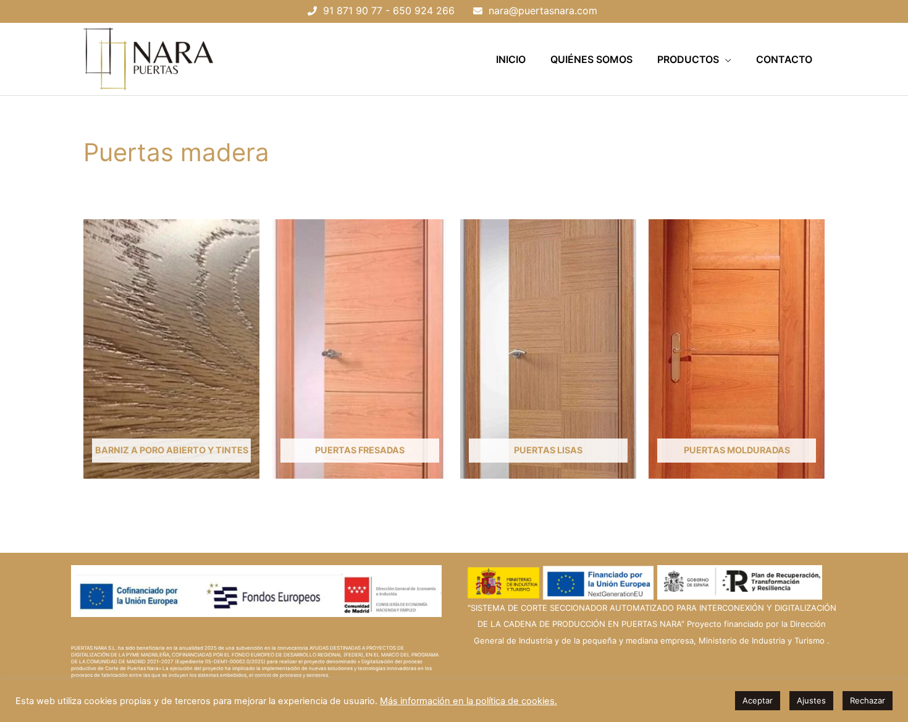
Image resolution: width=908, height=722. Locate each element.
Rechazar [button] (867, 700)
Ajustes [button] (811, 700)
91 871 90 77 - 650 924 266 (389, 10)
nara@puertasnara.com (543, 10)
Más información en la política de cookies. (468, 701)
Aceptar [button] (757, 700)
